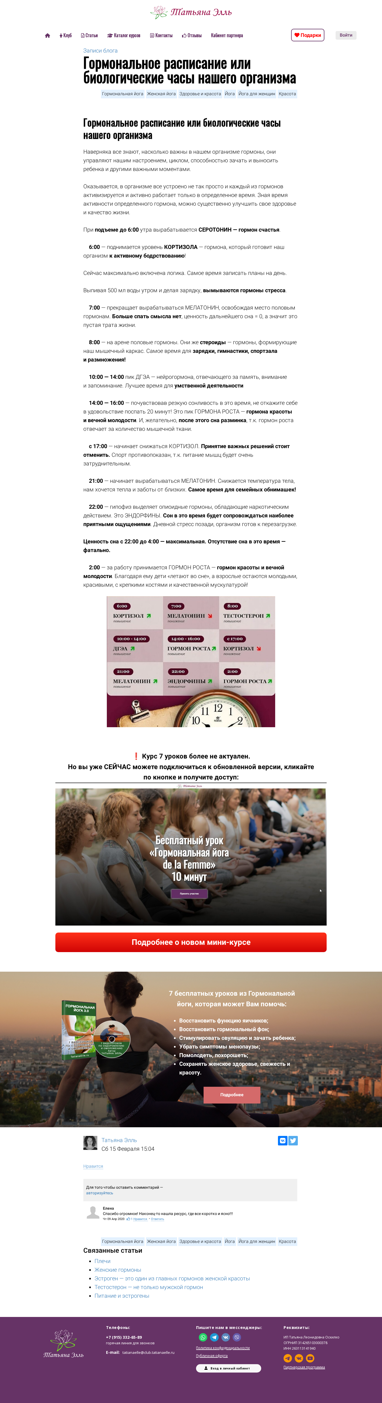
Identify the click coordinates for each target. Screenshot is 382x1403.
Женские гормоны (118, 1269)
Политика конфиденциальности (223, 1347)
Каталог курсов (127, 35)
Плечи (102, 1261)
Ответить (157, 1219)
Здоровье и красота (200, 93)
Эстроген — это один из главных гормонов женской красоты (172, 1278)
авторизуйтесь (99, 1193)
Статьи (91, 35)
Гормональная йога (122, 93)
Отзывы (195, 35)
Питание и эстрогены (122, 1295)
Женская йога (161, 93)
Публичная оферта (212, 1355)
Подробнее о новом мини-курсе (191, 942)
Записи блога (100, 50)
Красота (287, 93)
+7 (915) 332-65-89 (124, 1337)
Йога (230, 93)
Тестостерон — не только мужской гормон (149, 1287)
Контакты (164, 35)
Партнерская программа (304, 1367)
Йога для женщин (257, 93)
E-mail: (140, 1352)
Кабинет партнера (227, 35)
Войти (346, 35)
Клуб (67, 35)
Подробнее (232, 1094)
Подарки (310, 35)
